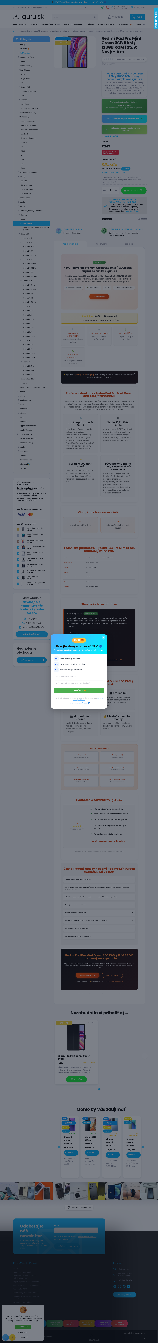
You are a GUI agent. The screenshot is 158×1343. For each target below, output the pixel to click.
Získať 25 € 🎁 (79, 690)
